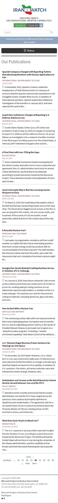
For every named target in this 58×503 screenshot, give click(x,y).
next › (27, 463)
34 (53, 460)
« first (28, 456)
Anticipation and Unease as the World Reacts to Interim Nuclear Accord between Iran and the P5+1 (29, 381)
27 (23, 460)
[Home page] (29, 13)
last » (34, 463)
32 (44, 460)
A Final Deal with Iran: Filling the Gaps (20, 152)
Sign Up (33, 25)
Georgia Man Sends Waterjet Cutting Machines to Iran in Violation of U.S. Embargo (28, 269)
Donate (20, 25)
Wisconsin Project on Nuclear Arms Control (19, 481)
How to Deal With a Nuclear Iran (17, 308)
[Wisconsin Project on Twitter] (41, 25)
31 (40, 460)
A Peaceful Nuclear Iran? (14, 230)
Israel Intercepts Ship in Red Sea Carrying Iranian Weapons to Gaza (26, 191)
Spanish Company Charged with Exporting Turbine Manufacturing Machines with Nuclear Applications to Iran (28, 74)
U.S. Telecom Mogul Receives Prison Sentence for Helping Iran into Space (26, 344)
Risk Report (6, 495)
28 (27, 460)
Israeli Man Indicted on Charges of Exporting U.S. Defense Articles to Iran (26, 116)
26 (18, 460)
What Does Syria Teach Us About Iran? (20, 420)
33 (48, 460)
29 (31, 460)
